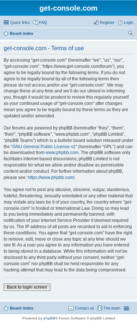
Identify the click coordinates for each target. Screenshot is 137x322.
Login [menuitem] (128, 22)
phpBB (49, 318)
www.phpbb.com (62, 152)
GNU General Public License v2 (44, 146)
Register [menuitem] (107, 22)
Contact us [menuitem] (84, 308)
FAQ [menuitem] (43, 22)
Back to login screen (27, 287)
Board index (21, 33)
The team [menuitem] (111, 308)
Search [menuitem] (130, 34)
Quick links (20, 22)
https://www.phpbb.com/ (51, 177)
